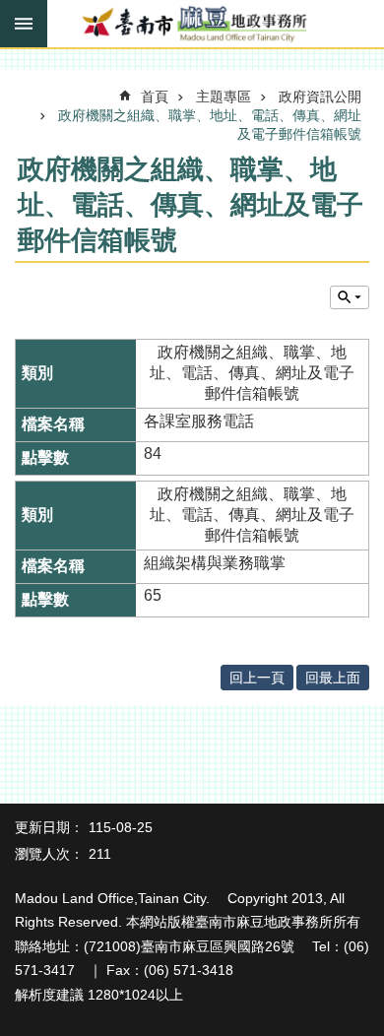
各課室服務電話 (199, 421)
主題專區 (223, 96)
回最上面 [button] (332, 677)
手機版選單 (23, 23)
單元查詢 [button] (349, 297)
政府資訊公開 (320, 96)
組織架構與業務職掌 (215, 562)
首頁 (154, 96)
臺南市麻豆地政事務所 (192, 24)
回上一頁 (257, 677)
